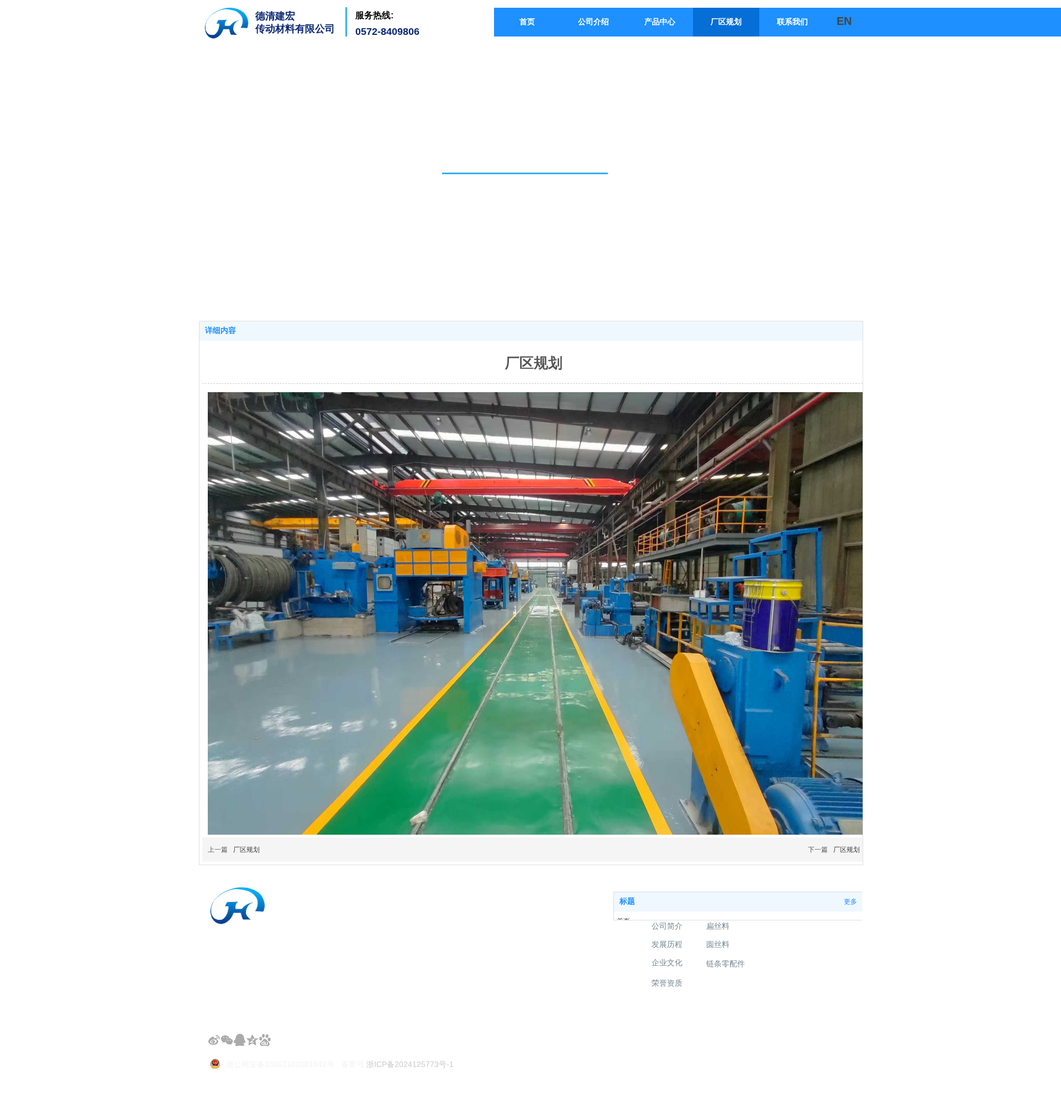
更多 (850, 901)
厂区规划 (246, 849)
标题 (627, 901)
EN (844, 21)
